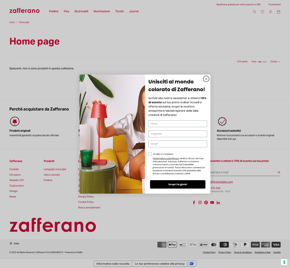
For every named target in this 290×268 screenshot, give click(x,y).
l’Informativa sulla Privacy (166, 158)
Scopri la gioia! (177, 184)
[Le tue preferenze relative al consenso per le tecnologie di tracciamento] (284, 262)
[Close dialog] (206, 79)
